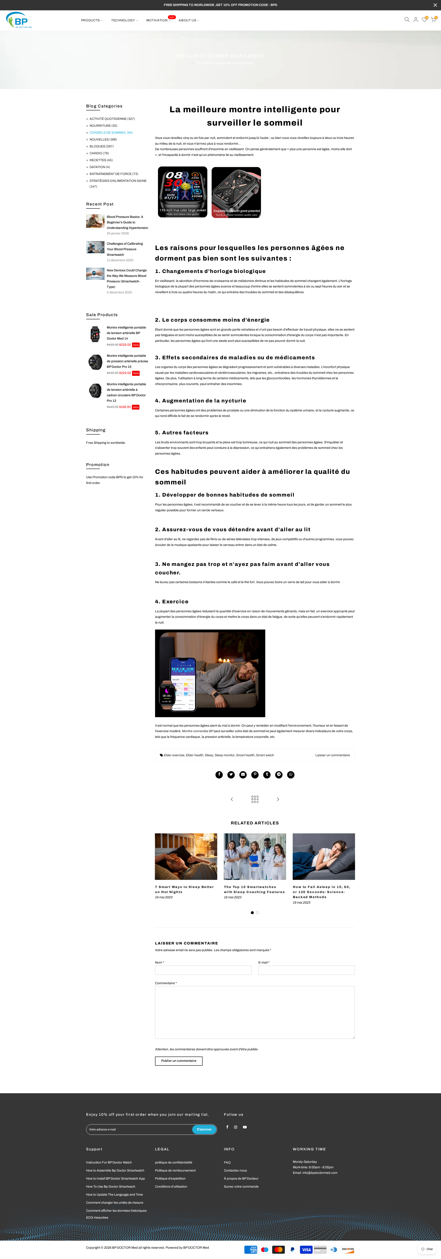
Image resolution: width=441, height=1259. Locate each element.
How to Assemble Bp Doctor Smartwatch (115, 1170)
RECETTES (101, 160)
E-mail (264, 962)
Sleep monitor (225, 755)
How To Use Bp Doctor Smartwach (110, 1186)
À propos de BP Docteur (241, 1178)
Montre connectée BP (197, 731)
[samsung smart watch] (255, 192)
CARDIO (99, 153)
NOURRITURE (103, 125)
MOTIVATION (160, 19)
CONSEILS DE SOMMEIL (111, 132)
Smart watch (265, 755)
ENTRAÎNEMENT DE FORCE (114, 174)
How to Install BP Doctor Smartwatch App (115, 1178)
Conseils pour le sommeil (214, 63)
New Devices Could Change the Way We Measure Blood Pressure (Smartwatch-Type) (127, 279)
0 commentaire (243, 63)
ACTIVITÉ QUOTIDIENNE (112, 119)
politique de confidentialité (173, 1162)
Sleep (209, 755)
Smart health (245, 755)
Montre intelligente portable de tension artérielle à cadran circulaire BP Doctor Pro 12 (126, 392)
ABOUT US (187, 20)
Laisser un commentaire (332, 755)
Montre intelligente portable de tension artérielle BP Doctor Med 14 (126, 333)
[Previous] (159, 874)
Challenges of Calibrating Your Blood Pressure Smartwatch (125, 249)
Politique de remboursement (175, 1170)
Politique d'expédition (170, 1178)
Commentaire (166, 983)
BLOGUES (102, 146)
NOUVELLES (103, 139)
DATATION (100, 167)
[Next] (350, 874)
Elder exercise (174, 755)
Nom (159, 962)
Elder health (194, 755)
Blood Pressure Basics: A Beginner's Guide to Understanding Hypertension (127, 222)
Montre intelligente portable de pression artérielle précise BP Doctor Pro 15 (127, 361)
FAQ (227, 1162)
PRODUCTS (90, 20)
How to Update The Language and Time (114, 1194)
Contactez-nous (235, 1170)
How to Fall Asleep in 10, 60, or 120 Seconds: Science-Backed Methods (322, 892)
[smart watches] (210, 673)
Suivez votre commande (241, 1186)
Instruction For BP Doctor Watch (109, 1162)
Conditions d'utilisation (171, 1186)
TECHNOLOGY (123, 20)
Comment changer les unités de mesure (114, 1202)
